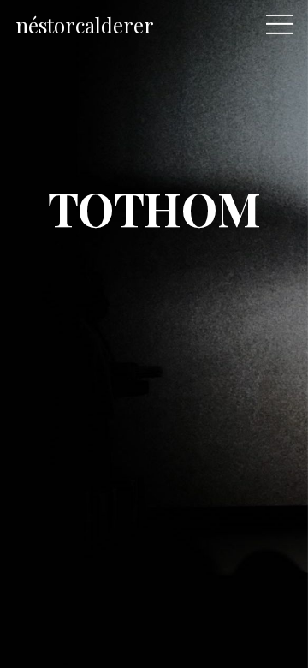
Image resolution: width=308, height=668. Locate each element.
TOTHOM (154, 207)
